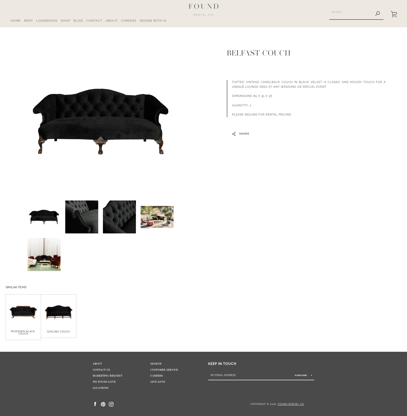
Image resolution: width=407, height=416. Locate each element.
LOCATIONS (101, 388)
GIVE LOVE (158, 381)
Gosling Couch (58, 331)
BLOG (78, 20)
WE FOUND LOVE (104, 381)
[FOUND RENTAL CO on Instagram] (111, 404)
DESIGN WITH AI (153, 20)
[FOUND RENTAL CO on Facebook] (95, 404)
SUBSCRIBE (301, 375)
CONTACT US (101, 369)
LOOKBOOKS (46, 20)
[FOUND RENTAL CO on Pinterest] (103, 404)
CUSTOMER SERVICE (164, 369)
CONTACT (94, 20)
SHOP (65, 20)
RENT (28, 20)
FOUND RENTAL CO (291, 404)
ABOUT (112, 20)
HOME (16, 20)
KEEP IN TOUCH (222, 364)
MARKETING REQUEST (107, 375)
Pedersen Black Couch (23, 332)
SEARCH (156, 363)
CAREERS (128, 20)
